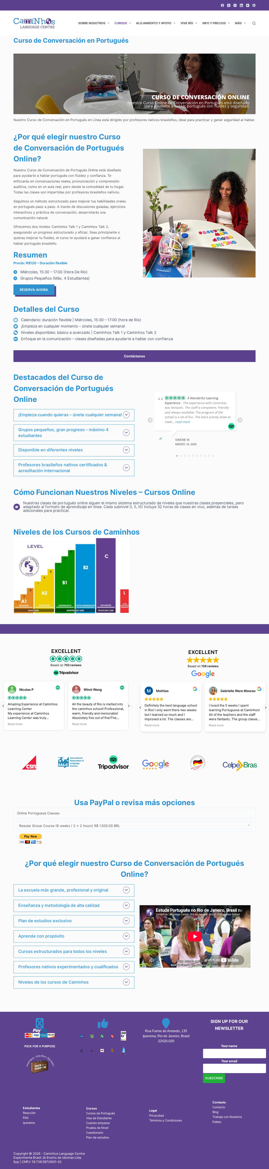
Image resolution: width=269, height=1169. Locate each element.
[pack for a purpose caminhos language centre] (39, 1064)
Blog (215, 1112)
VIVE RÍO (187, 23)
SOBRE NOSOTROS (91, 23)
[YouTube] (247, 5)
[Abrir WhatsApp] (258, 1158)
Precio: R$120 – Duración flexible (40, 263)
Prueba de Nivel (97, 1127)
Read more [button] (15, 724)
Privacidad (156, 1115)
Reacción (29, 1113)
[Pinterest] (254, 5)
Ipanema (29, 1122)
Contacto (218, 1107)
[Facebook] (222, 5)
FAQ (26, 1117)
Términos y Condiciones (165, 1120)
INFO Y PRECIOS (214, 23)
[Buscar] (254, 23)
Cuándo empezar (98, 1123)
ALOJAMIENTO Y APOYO (153, 23)
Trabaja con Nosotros (227, 1117)
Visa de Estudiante (99, 1118)
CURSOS (121, 23)
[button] (74, 414)
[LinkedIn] (241, 5)
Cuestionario (94, 1132)
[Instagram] (235, 5)
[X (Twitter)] (228, 5)
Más (238, 23)
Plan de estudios (97, 1137)
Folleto (216, 1122)
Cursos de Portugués (100, 1113)
